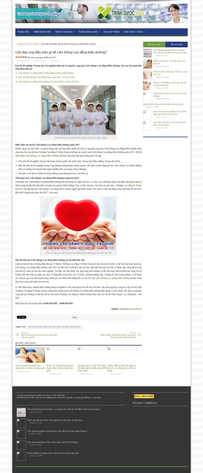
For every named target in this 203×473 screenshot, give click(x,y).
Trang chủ (23, 32)
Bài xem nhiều (154, 44)
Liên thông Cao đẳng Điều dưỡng (112, 278)
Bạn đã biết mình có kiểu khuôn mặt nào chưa (163, 104)
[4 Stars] (23, 57)
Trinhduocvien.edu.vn (130, 309)
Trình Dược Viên (49, 395)
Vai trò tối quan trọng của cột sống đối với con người (39, 335)
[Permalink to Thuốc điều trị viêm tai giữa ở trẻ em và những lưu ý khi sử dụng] (122, 349)
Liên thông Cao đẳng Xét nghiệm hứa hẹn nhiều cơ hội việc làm (48, 81)
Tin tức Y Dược (32, 44)
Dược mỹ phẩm (111, 32)
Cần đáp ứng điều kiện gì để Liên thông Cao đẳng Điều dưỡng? (54, 327)
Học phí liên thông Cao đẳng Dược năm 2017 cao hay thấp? (46, 77)
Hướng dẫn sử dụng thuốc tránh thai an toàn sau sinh (53, 453)
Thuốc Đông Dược (88, 32)
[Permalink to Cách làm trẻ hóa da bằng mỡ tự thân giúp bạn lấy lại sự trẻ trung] (147, 118)
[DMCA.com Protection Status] (144, 398)
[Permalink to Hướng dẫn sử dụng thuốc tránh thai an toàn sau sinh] (21, 460)
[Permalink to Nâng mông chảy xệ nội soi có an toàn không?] (147, 100)
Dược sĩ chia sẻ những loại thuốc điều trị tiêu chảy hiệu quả (60, 368)
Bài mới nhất (176, 44)
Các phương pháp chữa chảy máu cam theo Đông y (52, 442)
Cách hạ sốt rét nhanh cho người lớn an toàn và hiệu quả (29, 366)
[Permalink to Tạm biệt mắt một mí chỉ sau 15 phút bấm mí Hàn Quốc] (147, 129)
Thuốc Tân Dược (64, 32)
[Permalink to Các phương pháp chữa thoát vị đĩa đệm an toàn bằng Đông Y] (21, 438)
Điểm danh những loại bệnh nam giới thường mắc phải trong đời (118, 335)
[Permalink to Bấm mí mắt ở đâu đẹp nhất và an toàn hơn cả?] (147, 79)
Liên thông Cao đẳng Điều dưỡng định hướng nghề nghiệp (46, 73)
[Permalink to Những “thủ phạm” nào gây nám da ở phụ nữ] (147, 68)
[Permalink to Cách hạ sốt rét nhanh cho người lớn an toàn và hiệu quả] (30, 362)
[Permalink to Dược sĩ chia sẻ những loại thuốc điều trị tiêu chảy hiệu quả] (61, 349)
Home (20, 44)
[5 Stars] (26, 57)
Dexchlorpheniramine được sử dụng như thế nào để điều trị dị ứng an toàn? (63, 409)
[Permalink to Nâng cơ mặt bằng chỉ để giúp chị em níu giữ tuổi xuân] (147, 89)
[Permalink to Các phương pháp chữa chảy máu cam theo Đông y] (21, 449)
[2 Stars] (19, 57)
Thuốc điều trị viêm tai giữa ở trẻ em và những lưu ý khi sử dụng (121, 368)
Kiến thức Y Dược (133, 32)
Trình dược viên (42, 32)
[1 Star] (16, 57)
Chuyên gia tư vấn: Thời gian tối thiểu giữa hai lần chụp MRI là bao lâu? (92, 368)
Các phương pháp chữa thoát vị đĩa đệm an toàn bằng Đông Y (57, 431)
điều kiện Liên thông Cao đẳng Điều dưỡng (37, 155)
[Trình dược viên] (101, 20)
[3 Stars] (21, 57)
